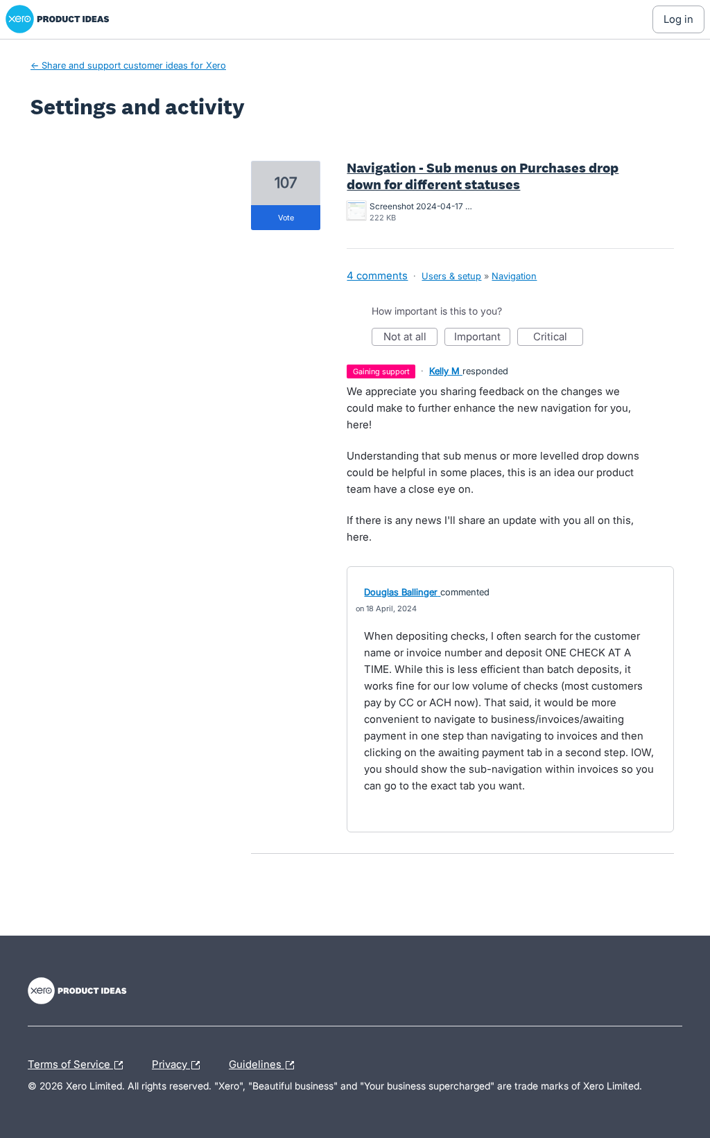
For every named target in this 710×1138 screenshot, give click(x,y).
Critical (558, 338)
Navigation (514, 275)
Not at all (410, 338)
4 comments (377, 275)
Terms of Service (70, 1062)
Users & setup (451, 275)
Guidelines (256, 1062)
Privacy (171, 1062)
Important (482, 338)
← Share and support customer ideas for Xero (128, 65)
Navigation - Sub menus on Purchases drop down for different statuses (482, 176)
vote (286, 217)
